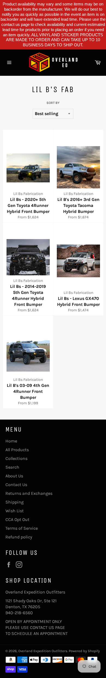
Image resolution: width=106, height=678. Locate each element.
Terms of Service (21, 528)
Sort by (53, 103)
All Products (17, 449)
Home (11, 441)
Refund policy (18, 537)
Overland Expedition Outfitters (42, 651)
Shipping (14, 502)
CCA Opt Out (17, 519)
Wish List (14, 510)
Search (12, 467)
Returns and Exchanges (28, 493)
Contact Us (16, 484)
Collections (16, 458)
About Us (14, 475)
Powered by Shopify (84, 651)
